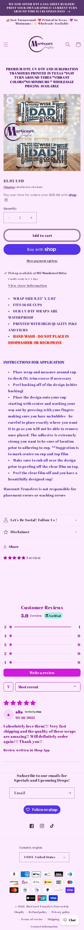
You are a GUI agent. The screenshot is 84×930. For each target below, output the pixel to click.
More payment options (42, 260)
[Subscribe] (69, 792)
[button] (6, 44)
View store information (27, 285)
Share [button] (14, 546)
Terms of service (32, 919)
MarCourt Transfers (40, 906)
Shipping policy (58, 919)
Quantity (10, 208)
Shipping (9, 187)
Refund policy (38, 912)
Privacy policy (61, 912)
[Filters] (8, 687)
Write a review (42, 672)
